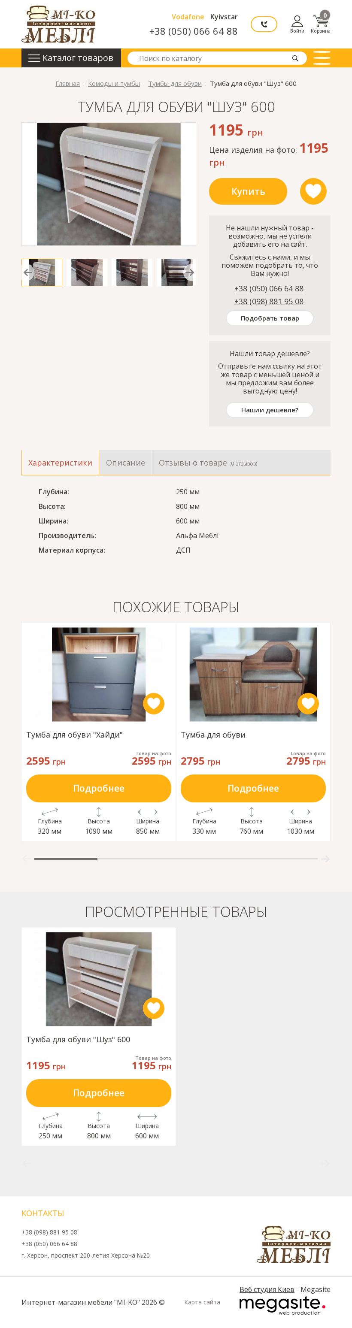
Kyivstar (224, 16)
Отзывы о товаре (208, 462)
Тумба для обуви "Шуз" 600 (78, 1039)
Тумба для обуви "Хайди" (74, 735)
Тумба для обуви (213, 735)
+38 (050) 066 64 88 (193, 30)
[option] (109, 184)
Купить (248, 191)
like (313, 191)
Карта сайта (202, 1302)
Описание (125, 462)
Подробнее (98, 788)
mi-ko (58, 24)
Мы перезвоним (264, 24)
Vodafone (188, 16)
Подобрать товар (270, 318)
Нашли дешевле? (269, 409)
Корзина (321, 24)
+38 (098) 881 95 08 (268, 301)
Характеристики (60, 462)
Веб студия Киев (267, 1289)
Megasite (282, 1306)
